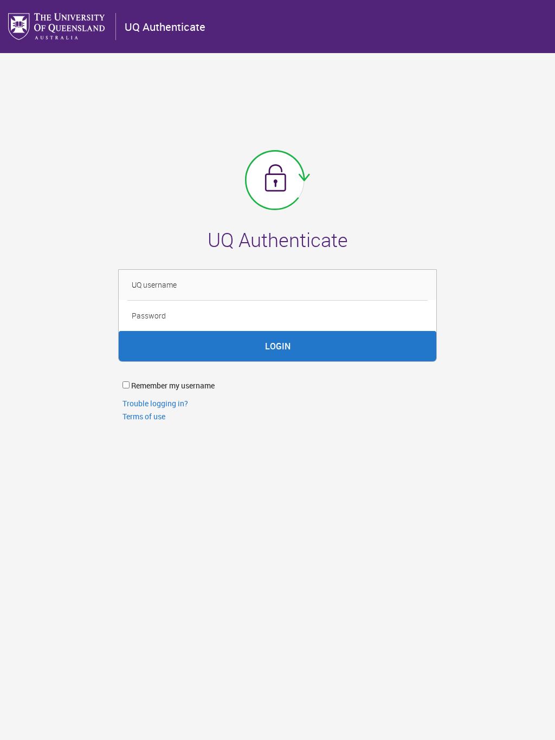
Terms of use (143, 416)
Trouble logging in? (155, 403)
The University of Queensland (57, 26)
